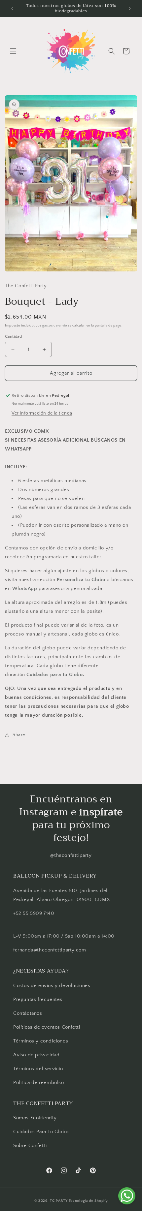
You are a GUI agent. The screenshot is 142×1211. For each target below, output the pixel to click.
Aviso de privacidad (36, 1055)
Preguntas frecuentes (37, 999)
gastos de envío (54, 325)
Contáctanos (27, 1013)
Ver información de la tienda (42, 413)
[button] (13, 51)
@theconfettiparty (70, 855)
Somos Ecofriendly (35, 1118)
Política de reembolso (38, 1082)
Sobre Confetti (30, 1145)
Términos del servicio (38, 1068)
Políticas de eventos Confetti (46, 1027)
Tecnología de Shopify (88, 1201)
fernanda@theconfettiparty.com (49, 950)
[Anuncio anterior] (12, 8)
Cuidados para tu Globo (54, 674)
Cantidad (13, 336)
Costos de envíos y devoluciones (51, 985)
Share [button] (19, 734)
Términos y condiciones (40, 1041)
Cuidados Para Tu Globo (40, 1131)
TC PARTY (59, 1201)
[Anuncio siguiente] (130, 8)
